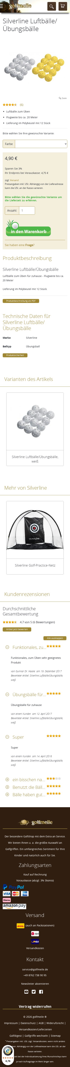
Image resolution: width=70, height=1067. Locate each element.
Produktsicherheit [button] (15, 355)
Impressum (11, 1023)
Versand (14, 180)
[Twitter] (34, 992)
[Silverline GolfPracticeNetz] (35, 530)
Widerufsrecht (55, 1023)
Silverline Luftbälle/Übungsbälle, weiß (35, 459)
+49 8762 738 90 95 (35, 975)
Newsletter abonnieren (35, 983)
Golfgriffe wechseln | (38, 1035)
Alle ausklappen (55, 638)
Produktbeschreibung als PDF (21, 300)
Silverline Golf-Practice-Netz (35, 565)
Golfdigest (16, 1035)
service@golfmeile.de (35, 969)
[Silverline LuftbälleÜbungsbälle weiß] (35, 421)
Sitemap (56, 1035)
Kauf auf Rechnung (35, 874)
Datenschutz (28, 1023)
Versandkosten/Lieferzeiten (35, 1029)
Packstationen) (45, 925)
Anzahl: (12, 210)
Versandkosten (35, 948)
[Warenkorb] (62, 6)
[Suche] (51, 6)
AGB (41, 1023)
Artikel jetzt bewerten (17, 629)
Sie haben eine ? (19, 245)
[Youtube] (26, 992)
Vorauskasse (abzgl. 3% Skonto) (35, 880)
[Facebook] (41, 992)
